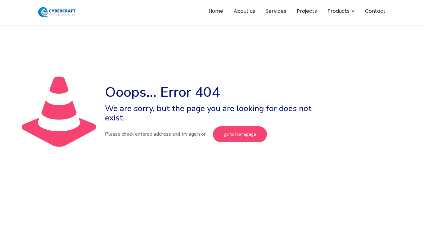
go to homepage (240, 134)
